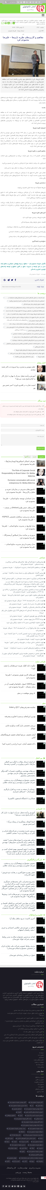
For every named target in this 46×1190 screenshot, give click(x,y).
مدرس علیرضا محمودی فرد (18, 1145)
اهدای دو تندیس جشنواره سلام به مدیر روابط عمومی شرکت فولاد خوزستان (18, 938)
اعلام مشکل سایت (39, 1060)
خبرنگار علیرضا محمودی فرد (36, 1132)
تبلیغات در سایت (39, 1062)
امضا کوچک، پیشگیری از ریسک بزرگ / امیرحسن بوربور (21, 823)
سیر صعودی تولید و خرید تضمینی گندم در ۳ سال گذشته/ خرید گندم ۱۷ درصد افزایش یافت (24, 635)
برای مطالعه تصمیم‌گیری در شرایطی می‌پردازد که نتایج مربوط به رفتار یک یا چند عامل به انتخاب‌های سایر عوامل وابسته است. (25, 311)
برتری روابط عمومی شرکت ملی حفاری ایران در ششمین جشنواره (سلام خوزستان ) (18, 947)
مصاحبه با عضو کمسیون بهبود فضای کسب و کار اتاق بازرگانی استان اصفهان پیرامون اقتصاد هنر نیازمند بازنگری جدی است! (18, 851)
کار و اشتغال (15, 22)
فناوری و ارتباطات (23, 22)
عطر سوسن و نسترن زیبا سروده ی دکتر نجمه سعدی (28, 1010)
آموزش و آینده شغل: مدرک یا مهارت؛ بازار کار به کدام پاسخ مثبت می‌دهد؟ (18, 814)
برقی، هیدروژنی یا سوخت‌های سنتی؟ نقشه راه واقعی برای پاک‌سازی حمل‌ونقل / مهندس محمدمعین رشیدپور (18, 842)
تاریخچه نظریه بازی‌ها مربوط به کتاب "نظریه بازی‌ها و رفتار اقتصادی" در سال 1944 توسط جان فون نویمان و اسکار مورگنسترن (25, 314)
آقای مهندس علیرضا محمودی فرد (18, 1102)
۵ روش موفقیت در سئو (26, 693)
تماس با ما (41, 1055)
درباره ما (41, 1053)
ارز (32, 1106)
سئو (44, 703)
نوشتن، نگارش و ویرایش (37, 1155)
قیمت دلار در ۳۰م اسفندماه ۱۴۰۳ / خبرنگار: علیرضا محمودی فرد (24, 601)
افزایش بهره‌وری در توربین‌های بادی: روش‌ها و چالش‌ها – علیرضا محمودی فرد (18, 895)
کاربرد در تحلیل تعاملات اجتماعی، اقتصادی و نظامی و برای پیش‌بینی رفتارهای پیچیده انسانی (25, 344)
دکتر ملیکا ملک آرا (16, 1135)
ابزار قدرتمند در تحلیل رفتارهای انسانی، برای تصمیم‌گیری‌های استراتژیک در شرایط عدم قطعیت (26, 298)
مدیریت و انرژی (8, 22)
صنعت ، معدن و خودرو (34, 22)
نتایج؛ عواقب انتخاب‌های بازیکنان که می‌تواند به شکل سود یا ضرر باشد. (27, 353)
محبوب (41, 457)
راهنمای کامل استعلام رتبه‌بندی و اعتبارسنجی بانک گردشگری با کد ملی (23, 1035)
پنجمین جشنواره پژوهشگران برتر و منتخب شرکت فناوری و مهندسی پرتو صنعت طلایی (19, 781)
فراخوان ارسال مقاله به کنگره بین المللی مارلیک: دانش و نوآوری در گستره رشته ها (19, 763)
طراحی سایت (40, 662)
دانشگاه (22, 1132)
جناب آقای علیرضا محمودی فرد (36, 321)
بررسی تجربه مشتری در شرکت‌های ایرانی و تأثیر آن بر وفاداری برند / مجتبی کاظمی (18, 832)
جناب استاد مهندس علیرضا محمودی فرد (33, 1125)
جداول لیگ (40, 1084)
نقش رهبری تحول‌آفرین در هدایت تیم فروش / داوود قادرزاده (18, 873)
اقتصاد (40, 20)
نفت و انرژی (40, 1091)
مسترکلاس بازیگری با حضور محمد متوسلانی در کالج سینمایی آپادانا (23, 578)
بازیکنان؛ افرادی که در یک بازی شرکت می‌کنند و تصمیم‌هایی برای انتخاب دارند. (25, 308)
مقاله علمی (24, 1148)
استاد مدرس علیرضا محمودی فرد (19, 1106)
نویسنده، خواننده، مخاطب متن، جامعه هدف (32, 1158)
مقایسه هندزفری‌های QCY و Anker (22, 707)
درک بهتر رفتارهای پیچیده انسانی (36, 331)
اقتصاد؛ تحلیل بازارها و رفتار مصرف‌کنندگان (34, 304)
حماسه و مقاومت (39, 1082)
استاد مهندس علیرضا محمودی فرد (34, 1109)
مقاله (32, 1148)
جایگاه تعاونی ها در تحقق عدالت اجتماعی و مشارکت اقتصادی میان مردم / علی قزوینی (23, 1041)
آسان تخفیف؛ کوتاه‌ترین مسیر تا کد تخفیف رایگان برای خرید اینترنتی (25, 623)
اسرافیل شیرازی (17, 1109)
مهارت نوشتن (13, 1148)
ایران (21, 1115)
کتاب (25, 1161)
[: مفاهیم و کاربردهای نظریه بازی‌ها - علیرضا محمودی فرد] (2, 23)
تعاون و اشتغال (39, 1089)
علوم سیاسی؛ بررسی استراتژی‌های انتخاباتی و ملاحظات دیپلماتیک (28, 340)
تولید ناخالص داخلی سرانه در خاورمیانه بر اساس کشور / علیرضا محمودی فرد (24, 643)
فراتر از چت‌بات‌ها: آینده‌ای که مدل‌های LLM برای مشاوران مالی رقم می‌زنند (23, 611)
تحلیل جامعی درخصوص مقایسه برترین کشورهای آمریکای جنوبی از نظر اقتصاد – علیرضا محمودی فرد (23, 654)
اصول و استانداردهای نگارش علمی (34, 1112)
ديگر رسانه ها (40, 1065)
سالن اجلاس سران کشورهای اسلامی (26, 1138)
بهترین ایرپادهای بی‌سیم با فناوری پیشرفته (20, 716)
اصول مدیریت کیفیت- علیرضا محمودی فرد (30, 639)
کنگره (8, 1161)
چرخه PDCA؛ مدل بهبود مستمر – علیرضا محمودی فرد (27, 619)
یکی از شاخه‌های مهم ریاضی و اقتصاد (24, 357)
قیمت (15, 1142)
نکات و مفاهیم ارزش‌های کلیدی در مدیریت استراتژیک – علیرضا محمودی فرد (24, 649)
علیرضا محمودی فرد (38, 1142)
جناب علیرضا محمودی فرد (36, 1129)
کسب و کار (16, 1161)
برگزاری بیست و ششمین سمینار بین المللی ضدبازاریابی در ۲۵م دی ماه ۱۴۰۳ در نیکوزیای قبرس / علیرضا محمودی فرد (23, 590)
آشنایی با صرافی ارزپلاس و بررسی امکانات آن (30, 1029)
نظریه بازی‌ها (41, 357)
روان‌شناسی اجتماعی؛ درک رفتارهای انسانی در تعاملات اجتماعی (28, 334)
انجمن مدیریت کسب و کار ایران (35, 1115)
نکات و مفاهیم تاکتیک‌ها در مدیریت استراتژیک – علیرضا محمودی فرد (23, 568)
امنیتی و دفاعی (40, 1080)
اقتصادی (39, 809)
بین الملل (26, 20)
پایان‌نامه (40, 1161)
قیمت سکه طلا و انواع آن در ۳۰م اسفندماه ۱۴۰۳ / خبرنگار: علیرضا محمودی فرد (23, 629)
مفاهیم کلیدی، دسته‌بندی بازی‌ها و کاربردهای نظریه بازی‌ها (30, 350)
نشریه (22, 1151)
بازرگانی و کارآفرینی (33, 20)
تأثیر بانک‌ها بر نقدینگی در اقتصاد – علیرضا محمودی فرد (26, 607)
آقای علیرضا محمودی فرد (36, 1102)
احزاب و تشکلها (39, 1077)
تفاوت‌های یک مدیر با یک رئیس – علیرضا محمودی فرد (26, 604)
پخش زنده (41, 1067)
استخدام (41, 1057)
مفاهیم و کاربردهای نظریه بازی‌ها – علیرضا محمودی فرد (23, 38)
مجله (7, 1142)
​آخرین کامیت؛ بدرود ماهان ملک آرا (22, 919)
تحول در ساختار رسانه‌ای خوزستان (22, 955)
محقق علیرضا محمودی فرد (36, 1145)
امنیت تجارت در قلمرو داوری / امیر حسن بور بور (29, 1018)
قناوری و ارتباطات (36, 915)
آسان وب (29, 1181)
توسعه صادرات (19, 20)
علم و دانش (10, 1138)
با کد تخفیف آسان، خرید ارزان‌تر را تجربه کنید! (18, 744)
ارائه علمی (40, 1106)
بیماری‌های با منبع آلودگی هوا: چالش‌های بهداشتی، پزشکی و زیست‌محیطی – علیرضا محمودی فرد (25, 563)
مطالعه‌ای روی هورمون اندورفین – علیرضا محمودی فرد (27, 616)
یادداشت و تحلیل (41, 24)
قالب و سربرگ (24, 1142)
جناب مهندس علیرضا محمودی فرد (16, 1129)
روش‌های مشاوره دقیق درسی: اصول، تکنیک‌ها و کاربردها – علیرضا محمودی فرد (23, 596)
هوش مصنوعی (12, 1158)
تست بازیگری (39, 1119)
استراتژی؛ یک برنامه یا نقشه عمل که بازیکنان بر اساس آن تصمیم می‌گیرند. (26, 301)
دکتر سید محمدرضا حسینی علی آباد (34, 1135)
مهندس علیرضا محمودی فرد (36, 1151)
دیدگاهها (27, 457)
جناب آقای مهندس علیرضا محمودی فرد (33, 1122)
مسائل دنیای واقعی (39, 347)
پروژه (32, 1161)
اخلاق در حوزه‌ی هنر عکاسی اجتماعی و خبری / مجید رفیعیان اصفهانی (18, 929)
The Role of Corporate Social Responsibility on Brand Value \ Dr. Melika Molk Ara (18, 473)
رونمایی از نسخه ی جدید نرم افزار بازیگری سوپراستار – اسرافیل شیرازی (19, 790)
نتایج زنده (41, 1087)
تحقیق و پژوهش (11, 1115)
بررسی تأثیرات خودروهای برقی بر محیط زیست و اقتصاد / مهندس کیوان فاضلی (23, 574)
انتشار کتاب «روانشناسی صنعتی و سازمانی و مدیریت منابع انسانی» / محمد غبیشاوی (24, 1022)
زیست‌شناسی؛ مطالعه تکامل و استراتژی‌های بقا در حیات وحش (29, 337)
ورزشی (18, 1172)
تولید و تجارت (12, 20)
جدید (34, 457)
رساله (41, 1138)
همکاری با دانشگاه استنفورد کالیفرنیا (21, 798)
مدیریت (41, 1148)
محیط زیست (27, 1172)
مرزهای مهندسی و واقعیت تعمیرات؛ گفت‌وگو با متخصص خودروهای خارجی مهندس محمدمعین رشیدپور (18, 773)
